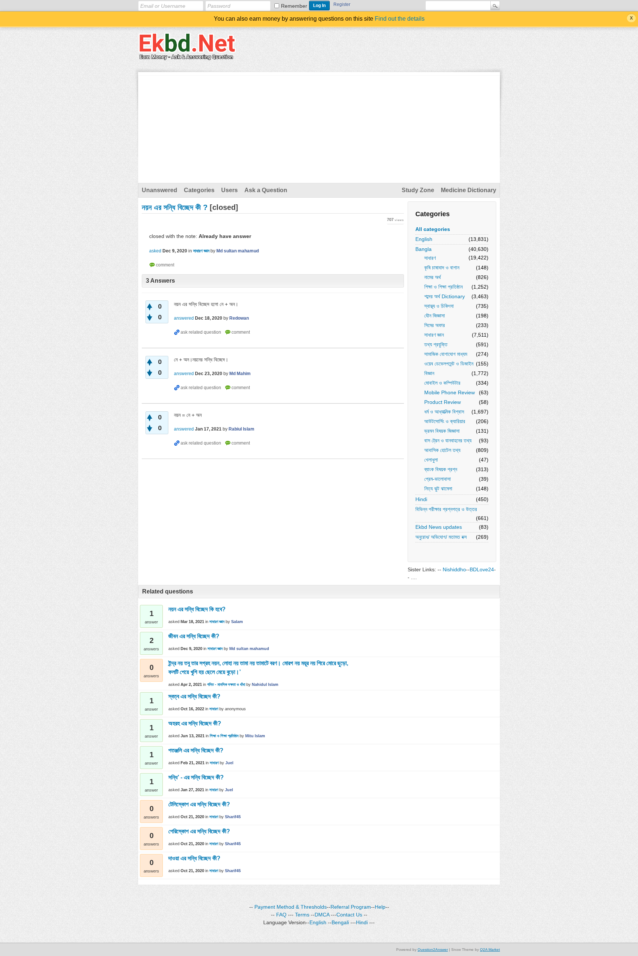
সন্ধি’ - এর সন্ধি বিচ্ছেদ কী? (196, 777)
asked (155, 251)
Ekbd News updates (438, 527)
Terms (302, 915)
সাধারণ (430, 258)
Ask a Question (265, 190)
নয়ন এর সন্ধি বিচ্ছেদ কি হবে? (197, 609)
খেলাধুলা (431, 460)
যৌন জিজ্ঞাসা (434, 316)
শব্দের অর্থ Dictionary (444, 296)
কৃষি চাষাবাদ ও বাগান (441, 268)
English (423, 239)
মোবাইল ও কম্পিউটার (442, 383)
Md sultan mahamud (249, 648)
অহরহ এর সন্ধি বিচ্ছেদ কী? (194, 723)
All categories (432, 229)
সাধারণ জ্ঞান (434, 335)
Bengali (340, 922)
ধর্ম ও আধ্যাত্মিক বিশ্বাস (444, 412)
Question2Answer (433, 950)
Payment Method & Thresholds (290, 907)
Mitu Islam (255, 736)
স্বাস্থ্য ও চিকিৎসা (439, 306)
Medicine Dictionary (468, 190)
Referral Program (350, 907)
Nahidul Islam (265, 684)
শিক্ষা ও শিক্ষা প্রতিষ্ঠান (443, 287)
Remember (294, 5)
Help (380, 907)
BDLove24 (482, 569)
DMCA (322, 915)
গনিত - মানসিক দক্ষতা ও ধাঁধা (226, 684)
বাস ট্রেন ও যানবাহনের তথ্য (447, 440)
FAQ (281, 915)
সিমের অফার (434, 325)
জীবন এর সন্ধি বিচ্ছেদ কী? (193, 636)
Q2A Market (490, 950)
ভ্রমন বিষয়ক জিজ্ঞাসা (442, 431)
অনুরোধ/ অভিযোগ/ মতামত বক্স (441, 537)
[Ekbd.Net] (187, 56)
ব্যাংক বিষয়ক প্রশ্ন (440, 469)
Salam (237, 621)
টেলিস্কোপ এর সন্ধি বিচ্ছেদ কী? (199, 804)
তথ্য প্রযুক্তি (435, 344)
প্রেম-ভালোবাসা (437, 479)
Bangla (423, 249)
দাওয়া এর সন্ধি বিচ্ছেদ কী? (194, 858)
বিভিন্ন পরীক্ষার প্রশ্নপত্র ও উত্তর (446, 509)
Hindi (421, 499)
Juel (229, 763)
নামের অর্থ (432, 277)
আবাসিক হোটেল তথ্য (442, 450)
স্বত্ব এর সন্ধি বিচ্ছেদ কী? (194, 696)
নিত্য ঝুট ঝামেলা (438, 488)
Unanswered (159, 190)
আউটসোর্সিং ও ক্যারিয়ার (444, 421)
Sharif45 (233, 816)
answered (184, 318)
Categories (199, 190)
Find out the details (400, 19)
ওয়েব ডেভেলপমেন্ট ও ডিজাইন (448, 364)
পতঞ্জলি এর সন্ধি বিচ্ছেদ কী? (195, 750)
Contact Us (349, 915)
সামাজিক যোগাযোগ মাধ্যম (445, 354)
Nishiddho (454, 569)
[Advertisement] (319, 127)
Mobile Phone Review (449, 392)
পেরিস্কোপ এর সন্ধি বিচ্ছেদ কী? (199, 831)
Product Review (442, 402)
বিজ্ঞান (429, 373)
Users (229, 190)
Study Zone (418, 190)
